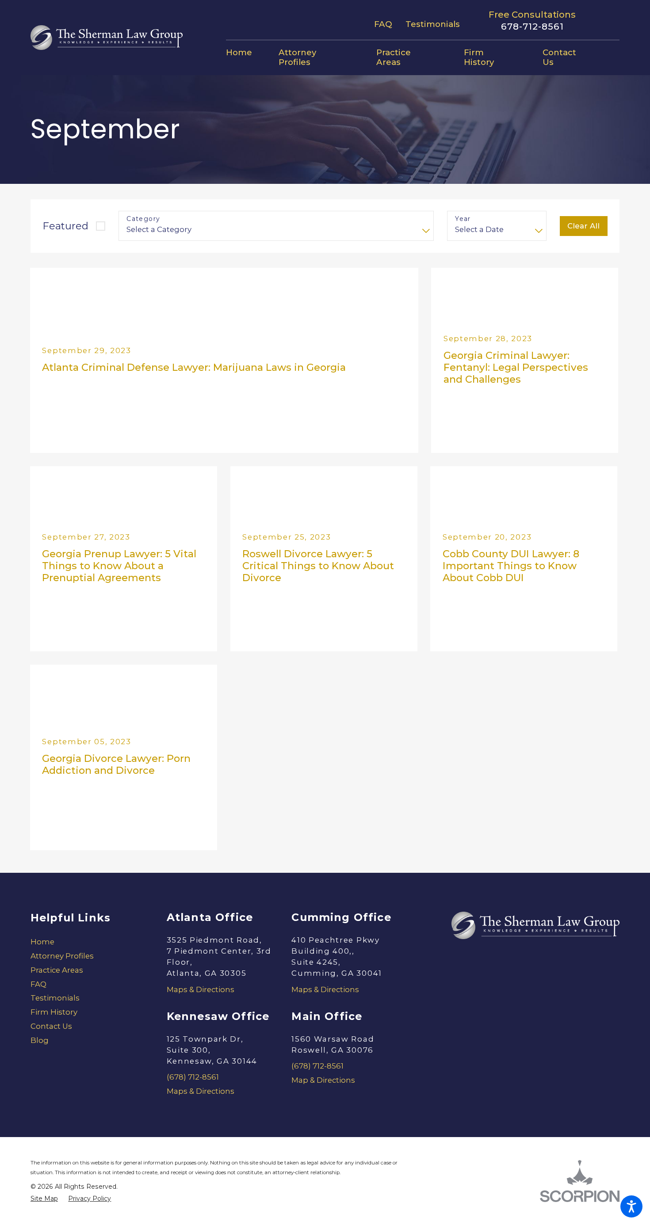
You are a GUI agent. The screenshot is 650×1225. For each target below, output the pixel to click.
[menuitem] (245, 52)
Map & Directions (323, 1080)
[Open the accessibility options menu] (631, 1206)
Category (143, 219)
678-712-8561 (532, 26)
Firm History (54, 1012)
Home (42, 941)
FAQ (383, 24)
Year (463, 219)
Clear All (583, 225)
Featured (65, 226)
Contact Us (51, 1026)
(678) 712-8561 (193, 1077)
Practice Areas (57, 970)
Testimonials (432, 24)
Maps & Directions (200, 989)
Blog (40, 1040)
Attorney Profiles (62, 955)
